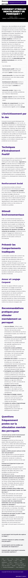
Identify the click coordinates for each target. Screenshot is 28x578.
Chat (8, 559)
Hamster (10, 560)
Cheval (17, 559)
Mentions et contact (21, 576)
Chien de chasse (6, 565)
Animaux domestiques (8, 567)
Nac (12, 559)
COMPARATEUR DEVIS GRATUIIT (17, 2)
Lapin (4, 560)
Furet (16, 560)
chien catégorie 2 (20, 567)
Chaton (15, 562)
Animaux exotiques (19, 564)
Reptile (14, 565)
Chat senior (10, 564)
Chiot (10, 562)
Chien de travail (22, 565)
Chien (3, 559)
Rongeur (23, 559)
